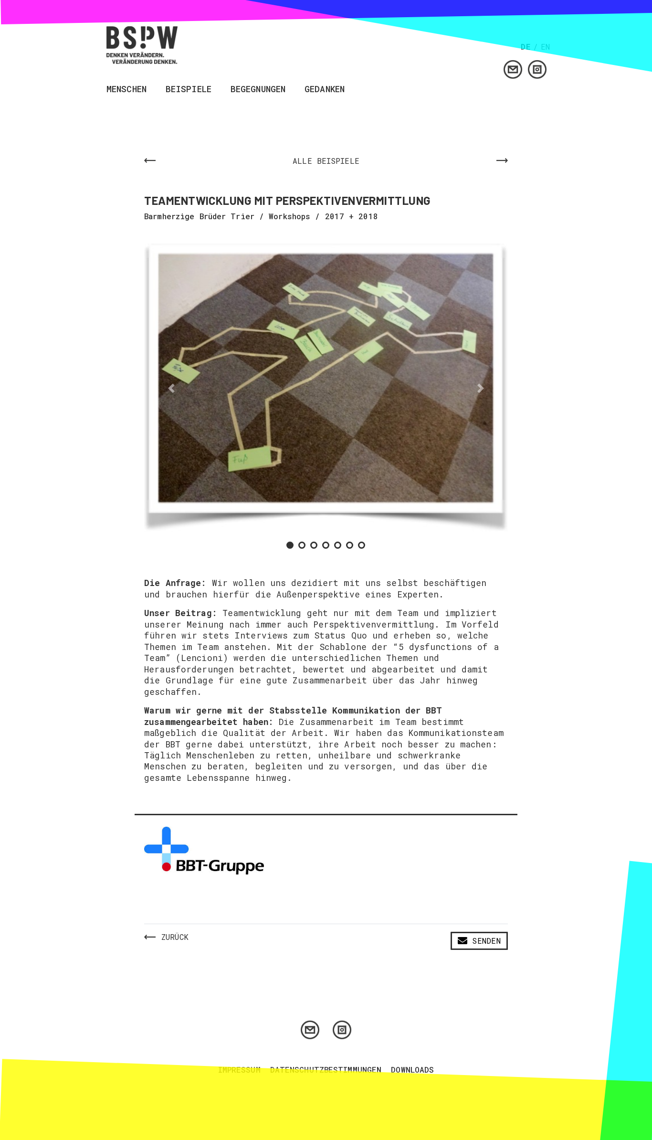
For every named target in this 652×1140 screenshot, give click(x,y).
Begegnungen (258, 90)
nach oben (636, 517)
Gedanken (325, 90)
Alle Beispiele (326, 161)
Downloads (412, 1070)
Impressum (239, 1070)
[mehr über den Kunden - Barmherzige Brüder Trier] (204, 850)
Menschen (126, 90)
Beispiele (188, 90)
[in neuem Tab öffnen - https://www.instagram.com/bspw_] (537, 69)
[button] (171, 388)
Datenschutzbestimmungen (326, 1070)
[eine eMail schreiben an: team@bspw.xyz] (513, 69)
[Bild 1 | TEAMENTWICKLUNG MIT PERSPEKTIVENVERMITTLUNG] (326, 388)
